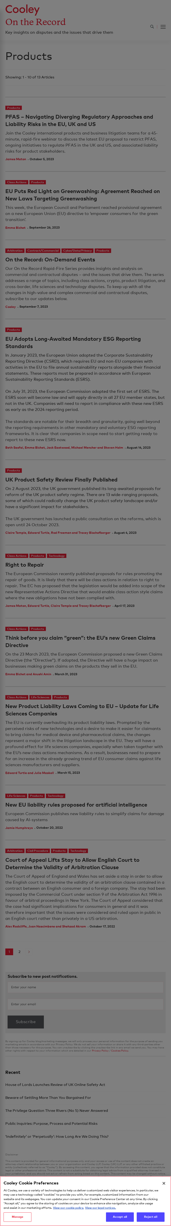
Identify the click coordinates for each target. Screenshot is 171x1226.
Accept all (120, 1216)
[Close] (164, 1183)
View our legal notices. (100, 1208)
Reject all (150, 1216)
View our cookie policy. (68, 1208)
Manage (17, 1216)
